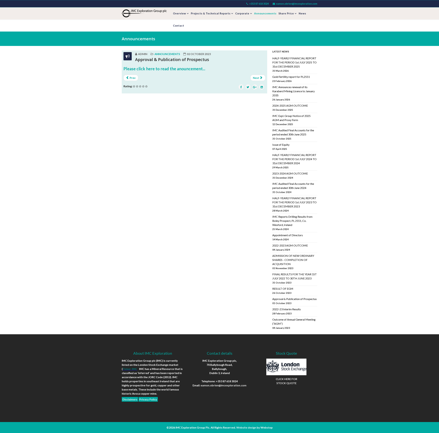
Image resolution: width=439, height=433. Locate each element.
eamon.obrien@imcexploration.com (296, 3)
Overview (179, 13)
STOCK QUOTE (286, 383)
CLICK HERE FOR (286, 379)
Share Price (286, 13)
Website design (246, 427)
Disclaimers (129, 399)
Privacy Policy (148, 399)
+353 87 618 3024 (259, 3)
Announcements (265, 13)
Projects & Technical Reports (210, 13)
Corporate (242, 13)
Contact (178, 25)
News (302, 13)
